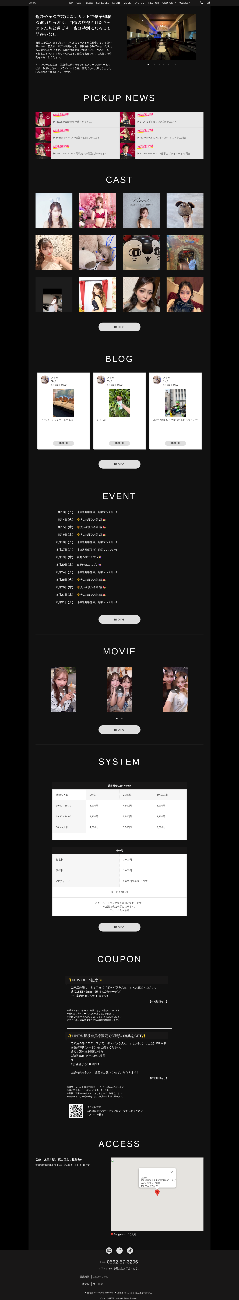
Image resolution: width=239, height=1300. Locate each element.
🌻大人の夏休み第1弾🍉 (91, 519)
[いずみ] (141, 294)
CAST (79, 2)
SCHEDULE (102, 2)
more (119, 327)
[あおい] (54, 252)
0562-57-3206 (122, 1262)
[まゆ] (185, 252)
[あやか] (97, 252)
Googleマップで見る (125, 1234)
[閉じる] (171, 1172)
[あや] (185, 294)
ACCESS (183, 2)
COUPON (167, 2)
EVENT (116, 2)
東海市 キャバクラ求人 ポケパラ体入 (134, 1293)
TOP (70, 2)
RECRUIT (153, 2)
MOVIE (127, 2)
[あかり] (141, 252)
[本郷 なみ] (141, 210)
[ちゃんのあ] (97, 294)
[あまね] (97, 210)
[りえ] (54, 210)
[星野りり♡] (185, 210)
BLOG (89, 2)
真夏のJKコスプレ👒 (89, 557)
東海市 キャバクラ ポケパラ (100, 1293)
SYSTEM (140, 2)
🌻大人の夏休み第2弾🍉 (91, 579)
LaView (32, 2)
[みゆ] (54, 294)
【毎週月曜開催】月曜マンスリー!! (97, 512)
